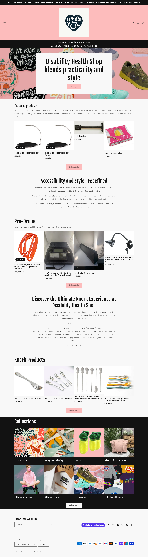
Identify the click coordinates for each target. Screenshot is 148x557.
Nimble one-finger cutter (113, 153)
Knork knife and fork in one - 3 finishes (28, 398)
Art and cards (20, 460)
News (82, 2)
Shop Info (12, 2)
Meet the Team (33, 2)
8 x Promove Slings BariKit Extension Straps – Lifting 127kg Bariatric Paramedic (27, 267)
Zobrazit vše (74, 167)
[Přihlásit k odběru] (51, 524)
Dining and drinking (53, 460)
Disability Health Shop (25, 552)
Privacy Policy (72, 2)
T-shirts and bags (112, 497)
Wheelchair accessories (115, 460)
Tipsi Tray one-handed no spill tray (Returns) (56, 154)
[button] (4, 22)
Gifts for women (22, 497)
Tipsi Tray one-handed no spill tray (26, 153)
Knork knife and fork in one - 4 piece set (58, 398)
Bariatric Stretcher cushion (84, 273)
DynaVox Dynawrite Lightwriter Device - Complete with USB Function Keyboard (58, 274)
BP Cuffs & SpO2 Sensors (130, 2)
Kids (76, 460)
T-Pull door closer (80, 136)
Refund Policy (60, 2)
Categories (90, 2)
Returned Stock (112, 2)
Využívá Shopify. (36, 552)
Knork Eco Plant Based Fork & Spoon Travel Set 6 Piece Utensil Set (116, 399)
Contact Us (21, 2)
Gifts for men (50, 497)
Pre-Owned (100, 2)
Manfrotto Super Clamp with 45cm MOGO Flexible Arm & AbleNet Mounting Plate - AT (118, 260)
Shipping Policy (47, 2)
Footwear (78, 497)
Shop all (74, 87)
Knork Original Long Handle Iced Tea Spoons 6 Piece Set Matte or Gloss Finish (88, 398)
